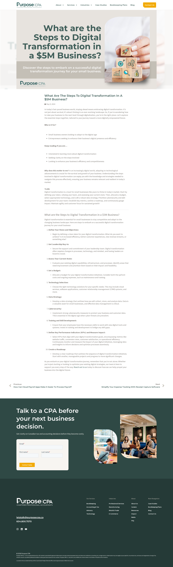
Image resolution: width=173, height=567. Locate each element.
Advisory (89, 510)
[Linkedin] (22, 529)
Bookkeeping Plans (118, 5)
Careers (134, 507)
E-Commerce (113, 514)
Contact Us (149, 5)
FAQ (132, 521)
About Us (134, 504)
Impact (133, 514)
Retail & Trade (114, 510)
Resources (135, 510)
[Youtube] (26, 529)
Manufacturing (114, 507)
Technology (90, 514)
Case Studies (101, 5)
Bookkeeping (91, 504)
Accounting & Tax (92, 507)
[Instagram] (17, 529)
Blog (132, 5)
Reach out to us (80, 367)
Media (133, 517)
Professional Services (116, 504)
